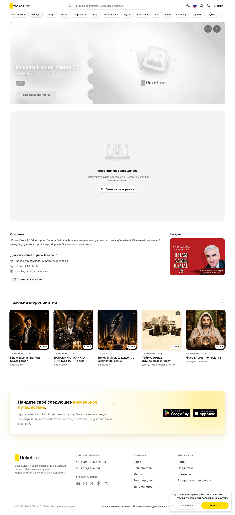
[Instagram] (85, 483)
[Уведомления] (202, 6)
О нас (137, 462)
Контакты (184, 474)
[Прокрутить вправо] (222, 14)
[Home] (19, 6)
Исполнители (142, 468)
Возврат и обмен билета (194, 480)
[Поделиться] (217, 29)
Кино (168, 14)
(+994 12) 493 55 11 (26, 266)
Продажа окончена (36, 94)
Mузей (127, 14)
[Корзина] (209, 6)
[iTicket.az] (40, 457)
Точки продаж (143, 480)
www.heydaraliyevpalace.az (31, 271)
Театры (51, 14)
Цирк (156, 14)
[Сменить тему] (188, 6)
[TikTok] (92, 483)
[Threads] (99, 483)
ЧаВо (181, 462)
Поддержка (186, 468)
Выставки (142, 14)
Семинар (181, 14)
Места (137, 474)
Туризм (196, 14)
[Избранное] (208, 29)
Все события (19, 14)
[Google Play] (176, 413)
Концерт (36, 14)
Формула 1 (80, 14)
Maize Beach (111, 14)
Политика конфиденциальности (151, 506)
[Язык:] (195, 6)
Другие (211, 14)
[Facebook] (78, 483)
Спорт (95, 14)
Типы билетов (142, 486)
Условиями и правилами (116, 506)
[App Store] (205, 413)
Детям (64, 14)
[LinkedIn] (106, 483)
